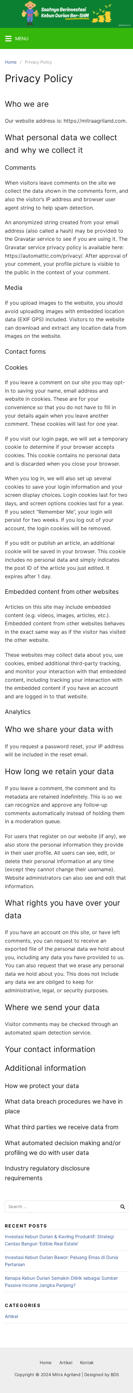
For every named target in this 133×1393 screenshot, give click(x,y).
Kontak (87, 1362)
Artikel (11, 1316)
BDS (115, 1374)
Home (11, 62)
